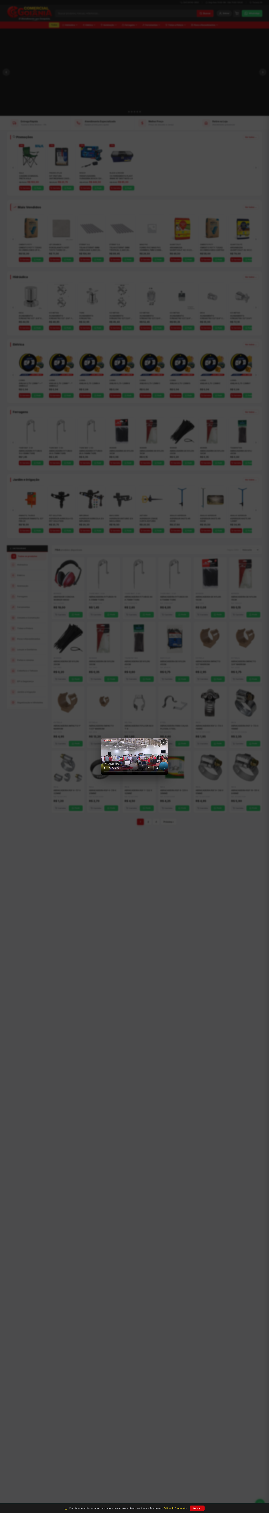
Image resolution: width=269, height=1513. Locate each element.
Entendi (197, 1508)
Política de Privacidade (175, 1508)
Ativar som (114, 764)
